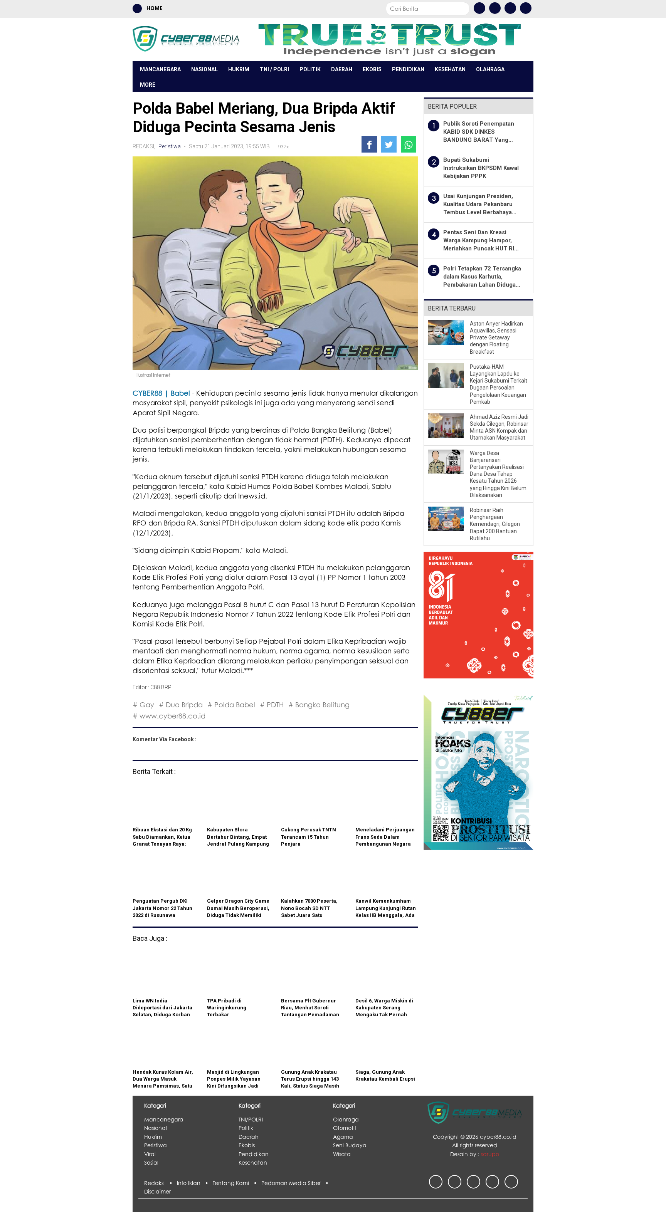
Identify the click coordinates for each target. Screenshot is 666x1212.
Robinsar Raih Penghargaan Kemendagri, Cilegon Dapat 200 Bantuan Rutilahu (495, 524)
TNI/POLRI (251, 1119)
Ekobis (372, 69)
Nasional (204, 69)
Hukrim (238, 69)
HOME (154, 8)
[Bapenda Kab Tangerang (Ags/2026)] (478, 619)
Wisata (342, 1154)
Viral (150, 1154)
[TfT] (389, 39)
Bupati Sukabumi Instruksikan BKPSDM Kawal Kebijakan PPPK (481, 168)
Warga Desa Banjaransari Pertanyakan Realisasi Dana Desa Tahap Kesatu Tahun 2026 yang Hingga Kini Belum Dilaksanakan (498, 474)
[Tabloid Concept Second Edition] (478, 771)
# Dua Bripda (181, 704)
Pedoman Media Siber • (296, 1183)
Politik (310, 69)
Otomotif (344, 1128)
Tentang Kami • (237, 1183)
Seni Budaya (350, 1145)
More (147, 85)
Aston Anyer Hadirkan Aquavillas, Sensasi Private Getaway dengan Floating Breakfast (496, 338)
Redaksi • (160, 1183)
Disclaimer (157, 1191)
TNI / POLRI (274, 69)
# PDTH (272, 704)
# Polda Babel (231, 704)
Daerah (341, 69)
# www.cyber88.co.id (169, 716)
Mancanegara (160, 69)
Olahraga (490, 69)
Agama (343, 1136)
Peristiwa (169, 146)
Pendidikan (408, 69)
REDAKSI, (144, 146)
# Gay (143, 704)
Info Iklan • (195, 1183)
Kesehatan (450, 69)
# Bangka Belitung (319, 704)
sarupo (490, 1154)
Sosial (151, 1162)
